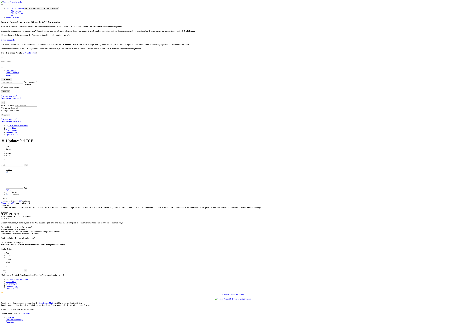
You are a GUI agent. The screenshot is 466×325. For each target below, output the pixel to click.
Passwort (27, 85)
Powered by (227, 295)
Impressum (10, 318)
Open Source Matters (47, 303)
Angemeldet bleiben (11, 87)
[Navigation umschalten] (2, 4)
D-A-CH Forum (29, 53)
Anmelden (5, 92)
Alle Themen (16, 11)
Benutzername (29, 82)
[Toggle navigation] (2, 57)
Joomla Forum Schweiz (15, 8)
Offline (8, 190)
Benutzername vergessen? (11, 98)
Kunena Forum (238, 295)
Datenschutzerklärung (14, 320)
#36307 (19, 201)
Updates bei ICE (7, 203)
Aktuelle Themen (17, 13)
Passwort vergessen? (9, 96)
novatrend (27, 313)
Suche (13, 15)
